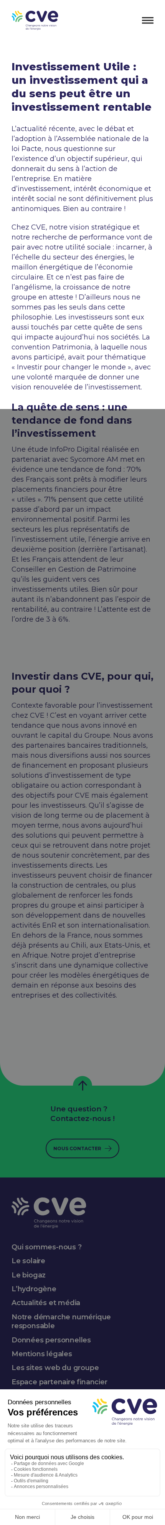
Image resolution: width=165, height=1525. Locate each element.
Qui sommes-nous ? (47, 1247)
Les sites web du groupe (55, 1368)
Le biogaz (29, 1275)
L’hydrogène (34, 1289)
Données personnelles (51, 1340)
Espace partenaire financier (59, 1382)
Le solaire (28, 1261)
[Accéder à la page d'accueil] (35, 20)
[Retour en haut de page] (82, 1085)
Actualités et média (46, 1303)
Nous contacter (77, 1148)
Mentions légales (42, 1354)
